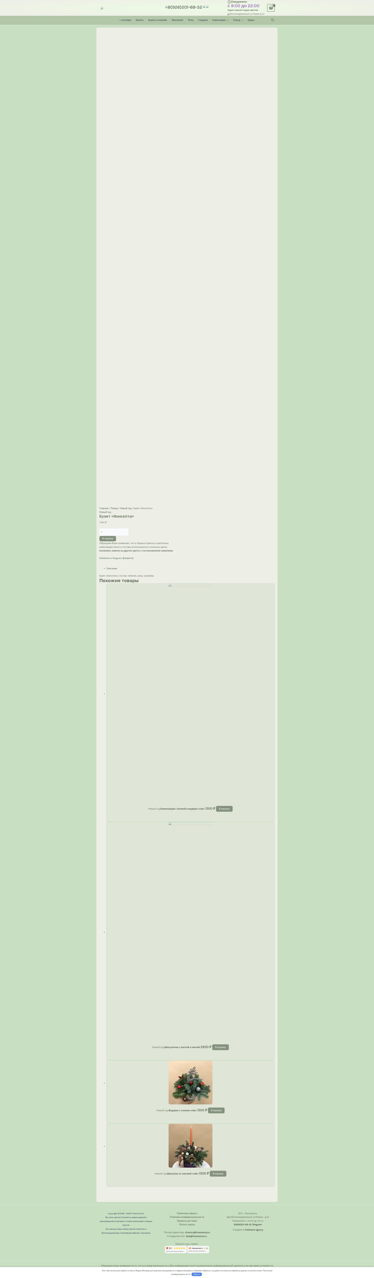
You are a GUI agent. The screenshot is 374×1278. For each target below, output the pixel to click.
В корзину (107, 538)
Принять (196, 1274)
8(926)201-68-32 (185, 7)
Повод (236, 20)
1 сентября (125, 20)
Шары (251, 20)
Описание (111, 568)
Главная (103, 508)
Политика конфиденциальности (187, 1217)
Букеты (140, 20)
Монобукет (177, 20)
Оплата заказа (187, 1224)
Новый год (125, 508)
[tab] (190, 568)
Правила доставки (187, 1220)
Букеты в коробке (157, 20)
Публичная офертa (187, 1213)
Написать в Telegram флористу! (116, 558)
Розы (191, 20)
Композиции (219, 20)
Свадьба (203, 20)
